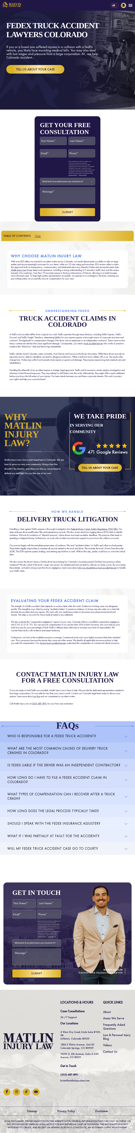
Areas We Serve (113, 1018)
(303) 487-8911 (39, 703)
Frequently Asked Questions (114, 1027)
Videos (107, 1045)
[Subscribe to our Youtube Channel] (36, 1092)
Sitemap (32, 1111)
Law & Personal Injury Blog (117, 1037)
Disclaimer (101, 1111)
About (107, 1012)
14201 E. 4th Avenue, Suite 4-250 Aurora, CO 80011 (79, 1055)
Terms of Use (83, 175)
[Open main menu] (130, 5)
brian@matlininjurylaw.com (75, 1080)
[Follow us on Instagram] (16, 1092)
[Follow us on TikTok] (26, 1092)
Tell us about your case (35, 69)
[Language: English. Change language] (115, 5)
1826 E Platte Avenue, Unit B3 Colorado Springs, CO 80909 (77, 1046)
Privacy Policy (73, 175)
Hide (38, 236)
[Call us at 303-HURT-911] (123, 5)
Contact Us (110, 1052)
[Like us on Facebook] (7, 1092)
